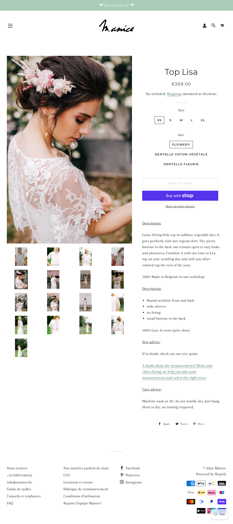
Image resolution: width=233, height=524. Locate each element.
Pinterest (132, 475)
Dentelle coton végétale (181, 154)
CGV (66, 475)
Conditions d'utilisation (81, 496)
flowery (181, 144)
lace (181, 135)
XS (159, 120)
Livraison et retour (78, 482)
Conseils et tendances (24, 496)
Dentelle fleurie (181, 164)
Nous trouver (17, 468)
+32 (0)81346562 (19, 475)
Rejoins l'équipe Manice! (82, 503)
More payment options (180, 206)
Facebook (132, 468)
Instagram (133, 482)
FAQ (10, 503)
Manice (220, 468)
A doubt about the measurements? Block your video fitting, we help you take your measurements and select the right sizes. (177, 371)
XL (203, 120)
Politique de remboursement (85, 489)
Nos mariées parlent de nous (86, 468)
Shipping (174, 94)
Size (181, 110)
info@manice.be (19, 482)
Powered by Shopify (211, 474)
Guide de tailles (19, 489)
